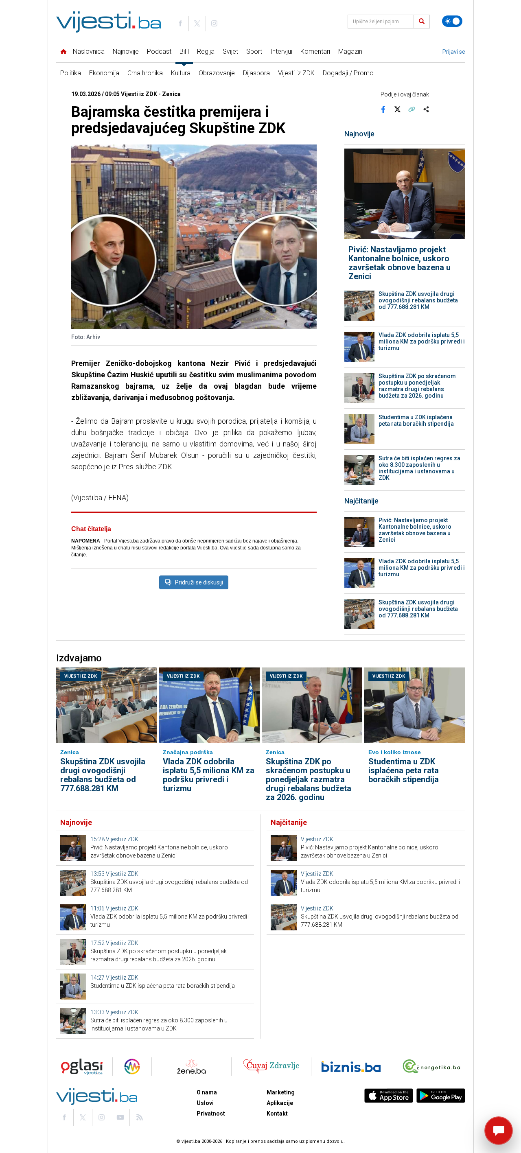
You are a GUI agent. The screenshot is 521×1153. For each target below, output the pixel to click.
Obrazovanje (217, 73)
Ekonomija (104, 73)
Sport (254, 51)
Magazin (350, 51)
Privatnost (211, 1113)
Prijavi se (453, 51)
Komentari (315, 51)
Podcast (159, 51)
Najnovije (126, 51)
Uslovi (205, 1103)
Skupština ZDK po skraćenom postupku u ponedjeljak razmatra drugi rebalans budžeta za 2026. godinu (417, 386)
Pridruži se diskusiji (199, 582)
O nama (207, 1092)
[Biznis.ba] (351, 1066)
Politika (70, 73)
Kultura (180, 73)
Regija (206, 51)
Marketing (281, 1092)
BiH (184, 51)
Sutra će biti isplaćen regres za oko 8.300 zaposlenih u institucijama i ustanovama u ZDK (419, 468)
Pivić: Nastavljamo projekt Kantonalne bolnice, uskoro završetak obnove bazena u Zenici (399, 263)
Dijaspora (256, 73)
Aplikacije (280, 1103)
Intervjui (281, 51)
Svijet (230, 51)
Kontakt (277, 1113)
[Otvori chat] (498, 1130)
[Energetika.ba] (433, 1066)
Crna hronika (145, 73)
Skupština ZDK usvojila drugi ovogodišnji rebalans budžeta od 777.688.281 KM (418, 300)
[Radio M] (79, 1066)
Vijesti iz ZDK (296, 73)
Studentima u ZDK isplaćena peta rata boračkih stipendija (416, 420)
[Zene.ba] (191, 1066)
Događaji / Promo (348, 73)
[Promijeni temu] (452, 21)
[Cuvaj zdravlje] (271, 1066)
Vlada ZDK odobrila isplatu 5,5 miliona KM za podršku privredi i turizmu (422, 341)
